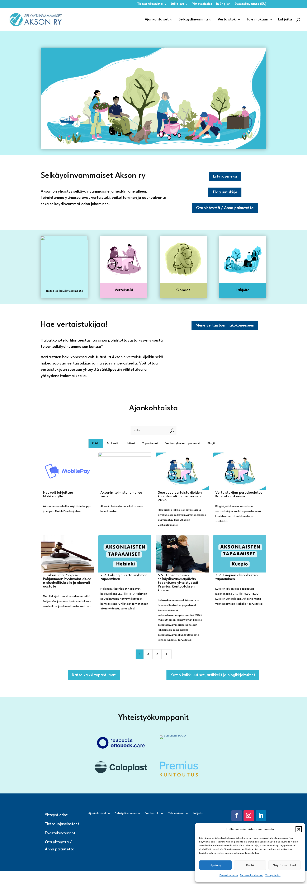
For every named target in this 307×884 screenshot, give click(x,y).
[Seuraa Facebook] (236, 815)
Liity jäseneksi (225, 176)
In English (223, 4)
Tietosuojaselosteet (251, 875)
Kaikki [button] (95, 443)
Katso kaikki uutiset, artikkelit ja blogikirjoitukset (213, 675)
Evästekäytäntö (228, 875)
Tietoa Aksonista (150, 4)
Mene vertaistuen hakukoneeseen (225, 325)
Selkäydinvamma (193, 19)
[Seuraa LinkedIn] (261, 815)
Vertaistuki (227, 19)
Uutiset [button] (130, 443)
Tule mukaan (257, 19)
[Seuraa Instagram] (249, 815)
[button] (299, 829)
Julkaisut (177, 4)
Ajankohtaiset (157, 19)
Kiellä (250, 865)
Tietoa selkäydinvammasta (64, 290)
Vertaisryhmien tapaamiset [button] (182, 443)
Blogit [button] (211, 443)
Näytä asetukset (284, 865)
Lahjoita (285, 19)
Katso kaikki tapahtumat (94, 675)
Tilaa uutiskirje (224, 192)
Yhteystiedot (272, 875)
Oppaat (183, 290)
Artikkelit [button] (112, 443)
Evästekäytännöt (60, 833)
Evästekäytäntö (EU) (250, 4)
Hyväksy (215, 865)
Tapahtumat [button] (150, 443)
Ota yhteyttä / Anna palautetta (225, 208)
